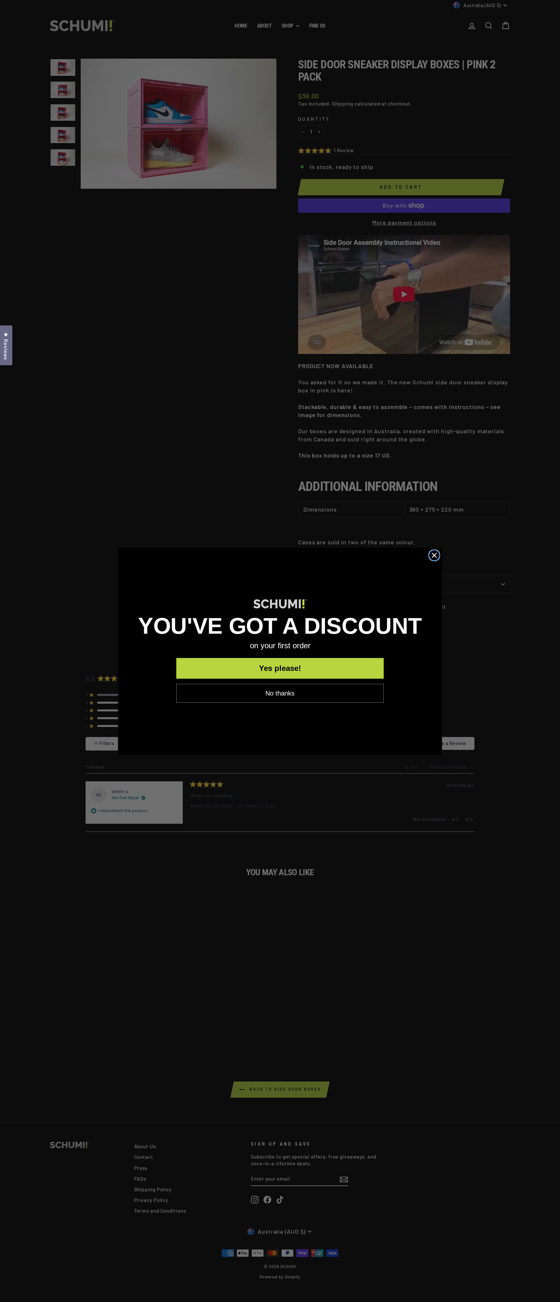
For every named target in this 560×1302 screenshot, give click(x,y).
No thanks (280, 693)
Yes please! (280, 668)
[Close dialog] (434, 555)
